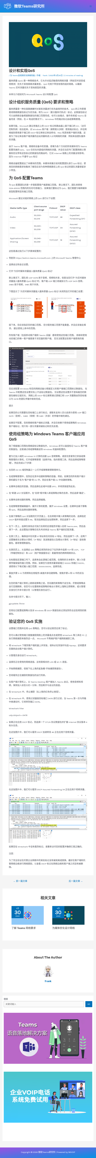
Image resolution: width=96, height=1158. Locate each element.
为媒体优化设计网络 (63, 928)
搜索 (6, 999)
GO (89, 1004)
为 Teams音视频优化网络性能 (22, 75)
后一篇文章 (76, 881)
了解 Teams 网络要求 (24, 928)
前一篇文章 (20, 881)
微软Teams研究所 (29, 6)
